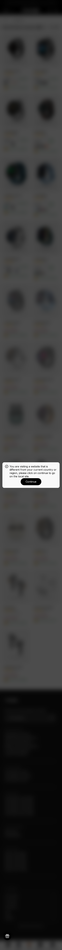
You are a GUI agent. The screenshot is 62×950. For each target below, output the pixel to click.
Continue (31, 481)
